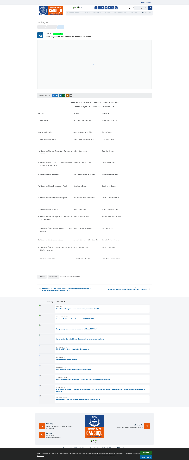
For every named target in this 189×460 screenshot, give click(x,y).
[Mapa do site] (112, 7)
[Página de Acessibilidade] (116, 7)
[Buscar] (150, 8)
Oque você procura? (129, 8)
